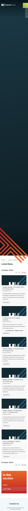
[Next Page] (19, 272)
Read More (6, 302)
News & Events (13, 260)
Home (3, 260)
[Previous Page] (16, 272)
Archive (24, 272)
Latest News (5, 261)
